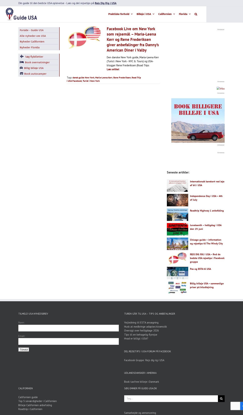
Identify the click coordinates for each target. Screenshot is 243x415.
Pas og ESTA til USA (200, 269)
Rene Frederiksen (122, 77)
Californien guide (28, 397)
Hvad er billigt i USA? (136, 338)
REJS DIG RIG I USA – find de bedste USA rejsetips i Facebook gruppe (207, 258)
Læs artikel (113, 69)
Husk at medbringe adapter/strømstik (145, 326)
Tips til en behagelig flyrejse (140, 334)
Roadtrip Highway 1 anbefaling (207, 210)
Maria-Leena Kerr (103, 77)
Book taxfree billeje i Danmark (141, 381)
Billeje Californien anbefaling (35, 405)
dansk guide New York (83, 77)
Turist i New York (91, 80)
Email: (21, 336)
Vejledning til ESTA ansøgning (141, 322)
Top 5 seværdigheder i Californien (37, 401)
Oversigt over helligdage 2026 (141, 330)
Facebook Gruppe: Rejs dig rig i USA (144, 360)
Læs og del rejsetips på (91, 3)
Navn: (21, 322)
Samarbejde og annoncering (140, 412)
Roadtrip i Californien (30, 409)
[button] (196, 14)
